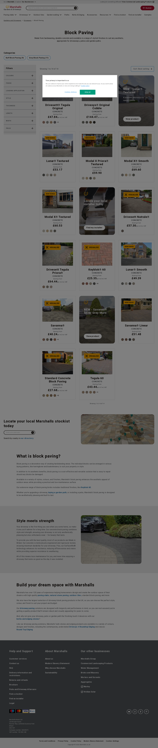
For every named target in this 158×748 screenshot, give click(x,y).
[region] (79, 86)
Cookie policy (85, 86)
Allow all (87, 92)
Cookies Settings (71, 92)
